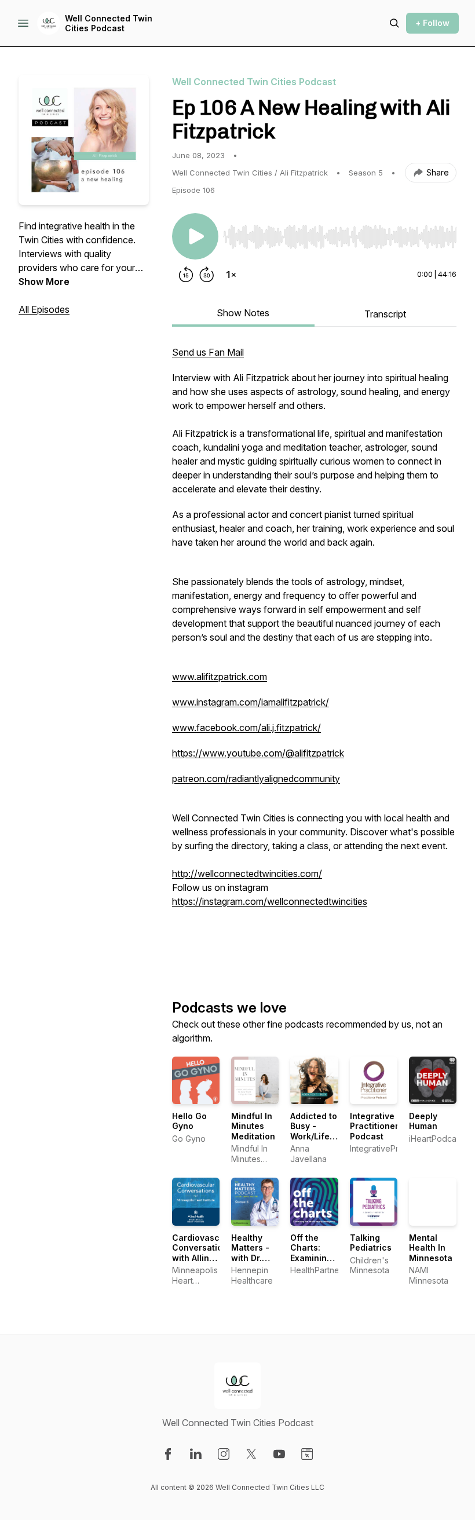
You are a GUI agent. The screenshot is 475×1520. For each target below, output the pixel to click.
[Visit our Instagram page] (223, 1454)
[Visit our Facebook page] (168, 1454)
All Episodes (44, 309)
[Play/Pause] (195, 236)
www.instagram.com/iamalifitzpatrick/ (250, 702)
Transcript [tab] (385, 314)
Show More (44, 281)
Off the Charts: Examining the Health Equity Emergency (313, 1263)
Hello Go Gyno (189, 1121)
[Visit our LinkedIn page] (196, 1454)
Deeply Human (423, 1121)
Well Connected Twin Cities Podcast (108, 23)
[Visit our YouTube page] (279, 1454)
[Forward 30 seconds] (207, 274)
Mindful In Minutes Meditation (253, 1126)
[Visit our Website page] (307, 1454)
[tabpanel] (314, 653)
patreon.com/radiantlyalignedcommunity (256, 778)
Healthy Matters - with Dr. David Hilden (250, 1258)
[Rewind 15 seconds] (186, 274)
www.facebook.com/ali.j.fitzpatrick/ (246, 727)
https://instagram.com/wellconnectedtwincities (269, 901)
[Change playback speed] (231, 274)
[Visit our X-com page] (251, 1454)
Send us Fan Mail (208, 352)
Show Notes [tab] (243, 313)
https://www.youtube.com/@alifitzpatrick (258, 753)
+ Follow (432, 23)
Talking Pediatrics (371, 1243)
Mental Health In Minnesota (430, 1248)
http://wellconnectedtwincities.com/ (247, 873)
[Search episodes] (394, 23)
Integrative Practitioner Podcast (374, 1126)
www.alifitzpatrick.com (219, 676)
